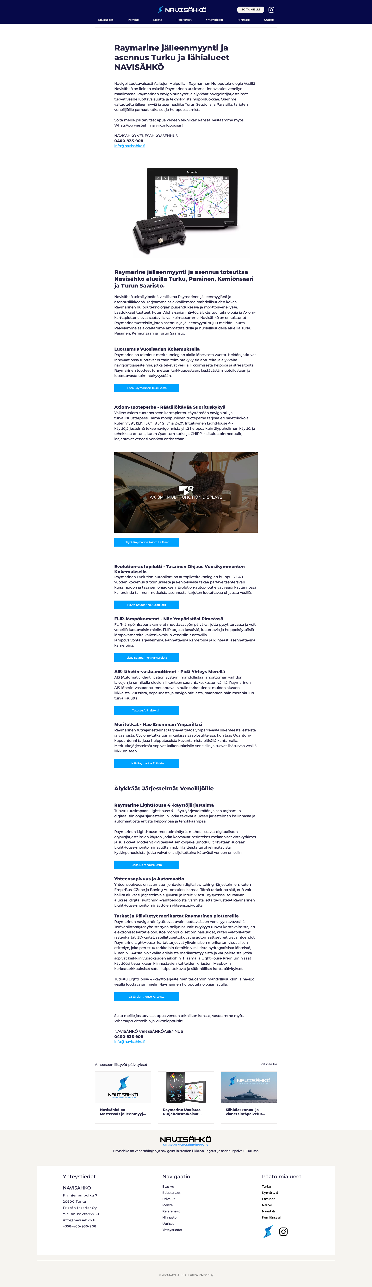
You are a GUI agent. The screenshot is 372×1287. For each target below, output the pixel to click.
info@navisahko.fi (79, 1220)
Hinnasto (169, 1217)
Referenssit (171, 1211)
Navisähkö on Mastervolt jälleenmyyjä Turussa (122, 1112)
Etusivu (168, 1186)
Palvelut (168, 1199)
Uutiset (168, 1223)
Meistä (167, 1205)
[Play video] (186, 492)
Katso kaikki (269, 1064)
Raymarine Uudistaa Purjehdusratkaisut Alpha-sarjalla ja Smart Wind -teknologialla (184, 1112)
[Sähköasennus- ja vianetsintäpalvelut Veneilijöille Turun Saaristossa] (249, 1087)
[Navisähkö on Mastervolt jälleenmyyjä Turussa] (123, 1087)
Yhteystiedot (172, 1230)
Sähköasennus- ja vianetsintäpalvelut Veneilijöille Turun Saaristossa (244, 1112)
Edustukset (171, 1193)
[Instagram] (271, 10)
